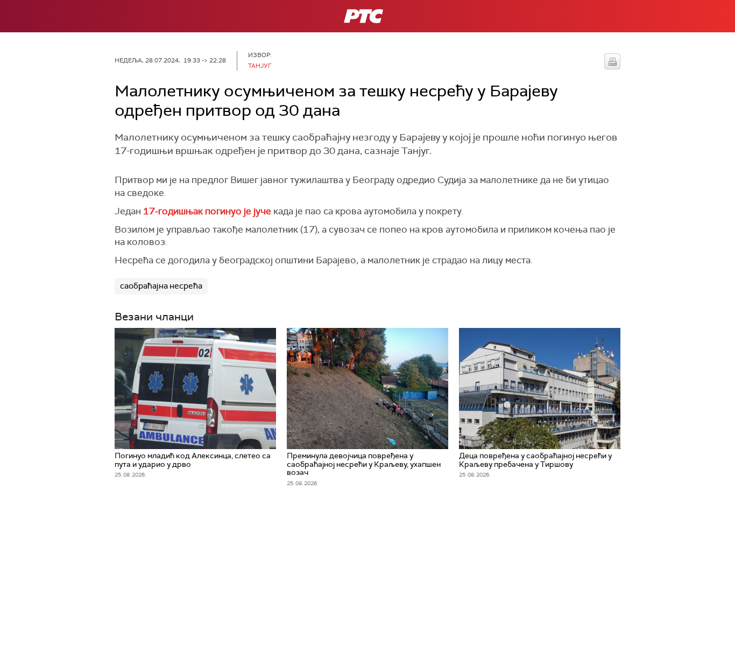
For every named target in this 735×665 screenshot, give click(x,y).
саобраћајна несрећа (161, 286)
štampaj (612, 61)
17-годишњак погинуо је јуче (207, 211)
